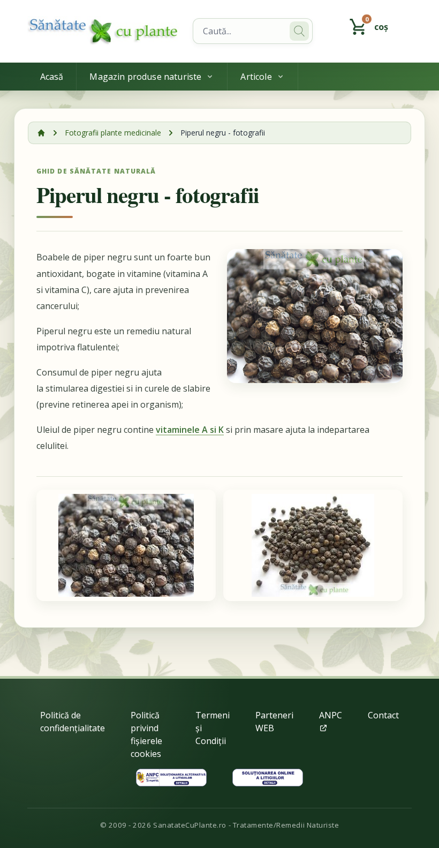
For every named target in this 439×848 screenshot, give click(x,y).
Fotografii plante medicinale (113, 132)
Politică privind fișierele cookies (146, 734)
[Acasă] (41, 133)
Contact (383, 715)
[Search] (299, 31)
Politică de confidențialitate (72, 721)
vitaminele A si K (190, 430)
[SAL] (171, 777)
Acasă (52, 76)
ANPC (330, 715)
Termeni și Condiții (212, 728)
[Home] (103, 31)
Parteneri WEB (274, 721)
